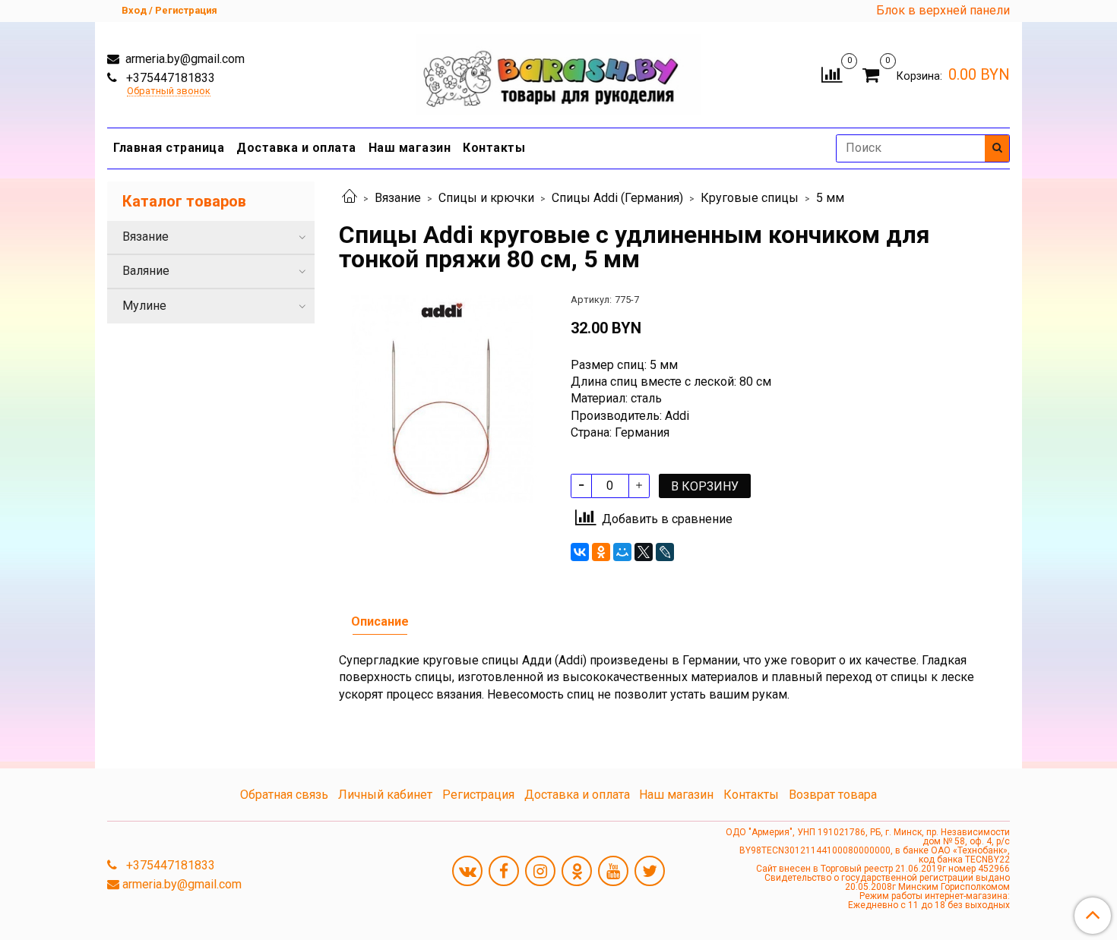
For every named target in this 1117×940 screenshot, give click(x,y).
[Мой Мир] (622, 552)
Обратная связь (284, 794)
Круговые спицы (750, 198)
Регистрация (478, 794)
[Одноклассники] (601, 552)
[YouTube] (613, 871)
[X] (643, 552)
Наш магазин (410, 147)
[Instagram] (540, 871)
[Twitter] (649, 871)
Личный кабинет (385, 794)
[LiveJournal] (665, 552)
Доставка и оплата (296, 147)
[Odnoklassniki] (577, 871)
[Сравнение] (832, 73)
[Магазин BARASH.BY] (558, 71)
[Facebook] (504, 871)
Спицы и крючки (486, 198)
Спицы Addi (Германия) (617, 198)
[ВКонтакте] (580, 552)
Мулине (144, 305)
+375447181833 (169, 78)
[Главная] (349, 198)
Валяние (145, 270)
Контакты (494, 147)
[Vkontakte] (467, 871)
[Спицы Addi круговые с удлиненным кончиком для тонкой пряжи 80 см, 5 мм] (442, 397)
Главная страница (168, 147)
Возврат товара (833, 794)
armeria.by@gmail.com (183, 59)
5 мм (830, 198)
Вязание (398, 198)
